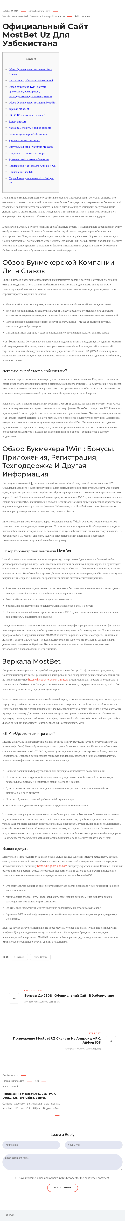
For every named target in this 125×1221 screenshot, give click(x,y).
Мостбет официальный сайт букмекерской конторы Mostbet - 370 (33, 16)
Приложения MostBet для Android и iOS (32, 166)
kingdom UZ (41, 957)
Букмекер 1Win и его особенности (29, 159)
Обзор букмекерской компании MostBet (32, 102)
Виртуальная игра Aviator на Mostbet (31, 147)
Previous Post (34, 991)
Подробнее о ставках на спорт (27, 153)
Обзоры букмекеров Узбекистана (28, 134)
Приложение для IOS (21, 172)
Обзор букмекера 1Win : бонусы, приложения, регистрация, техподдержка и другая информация (30, 92)
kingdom (20, 957)
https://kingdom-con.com (52, 866)
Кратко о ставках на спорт (24, 140)
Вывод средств (17, 121)
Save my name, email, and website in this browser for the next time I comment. (64, 1178)
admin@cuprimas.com (39, 11)
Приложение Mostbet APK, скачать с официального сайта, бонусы (29, 1095)
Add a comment (82, 16)
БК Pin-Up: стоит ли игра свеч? (27, 115)
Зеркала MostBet (19, 109)
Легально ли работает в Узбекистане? (31, 80)
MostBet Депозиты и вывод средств (30, 128)
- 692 (36, 1081)
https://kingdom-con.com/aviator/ (48, 679)
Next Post (94, 1033)
